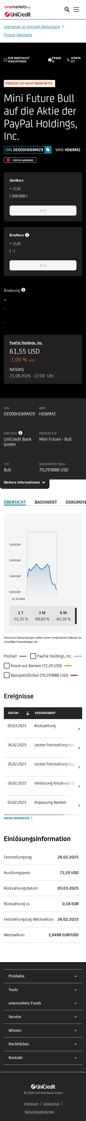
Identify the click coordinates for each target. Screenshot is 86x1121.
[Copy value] (47, 149)
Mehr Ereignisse (17, 818)
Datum (13, 713)
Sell (43, 210)
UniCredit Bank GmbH (48, 1093)
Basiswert (46, 502)
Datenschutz (51, 1103)
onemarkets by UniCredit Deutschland (32, 27)
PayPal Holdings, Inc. (26, 343)
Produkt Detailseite (18, 35)
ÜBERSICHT (15, 502)
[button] (20, 616)
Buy (43, 265)
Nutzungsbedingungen (39, 1112)
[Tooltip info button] (20, 433)
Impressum (31, 1103)
